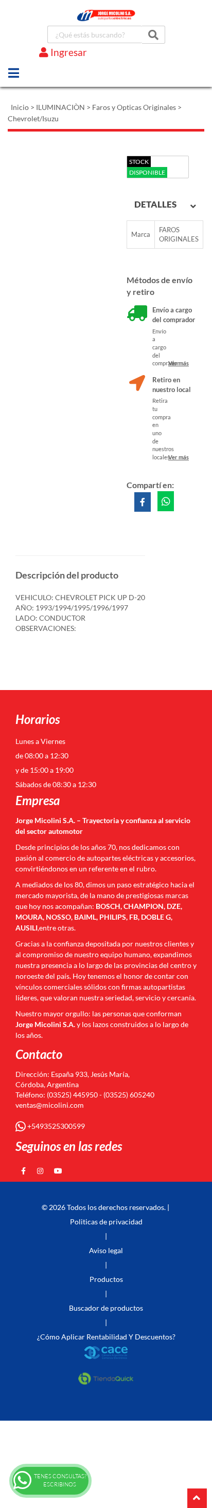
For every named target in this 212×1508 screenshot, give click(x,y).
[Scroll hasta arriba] (197, 1498)
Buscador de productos (106, 1308)
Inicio (20, 107)
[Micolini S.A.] (106, 15)
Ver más (178, 363)
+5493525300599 (55, 1126)
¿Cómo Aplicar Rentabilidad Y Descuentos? (106, 1336)
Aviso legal (106, 1250)
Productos (106, 1279)
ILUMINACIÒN (60, 107)
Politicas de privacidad (106, 1221)
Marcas (46, 68)
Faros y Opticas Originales (134, 107)
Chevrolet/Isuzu (33, 118)
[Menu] (14, 73)
